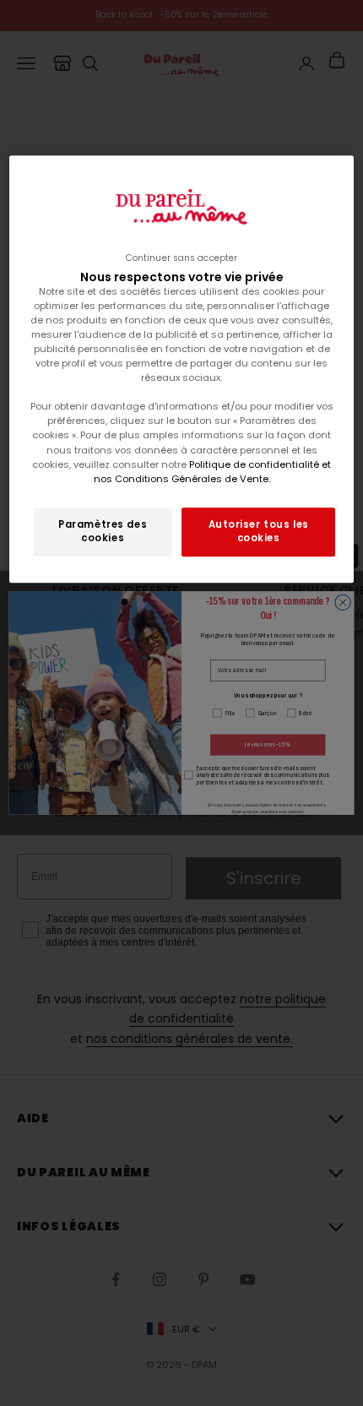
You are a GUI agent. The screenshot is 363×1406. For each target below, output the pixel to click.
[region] (182, 369)
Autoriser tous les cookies (259, 531)
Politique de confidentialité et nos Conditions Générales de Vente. (213, 472)
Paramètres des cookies (102, 531)
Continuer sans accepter (181, 258)
